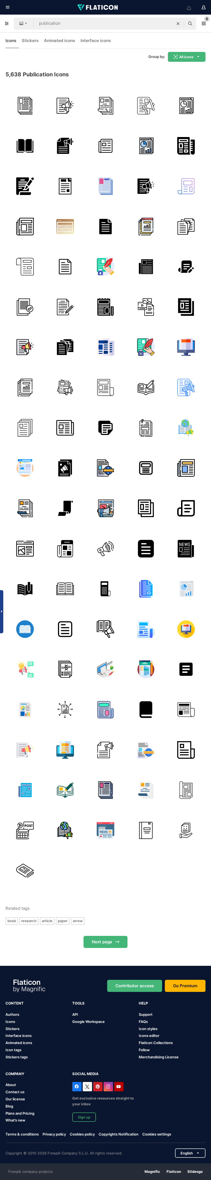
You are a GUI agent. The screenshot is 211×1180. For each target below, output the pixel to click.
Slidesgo (195, 1171)
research (29, 921)
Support (145, 1014)
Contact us (14, 1092)
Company (14, 1074)
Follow (144, 1050)
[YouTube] (118, 1086)
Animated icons (59, 40)
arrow (78, 921)
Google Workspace (88, 1021)
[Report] (25, 307)
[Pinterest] (97, 1086)
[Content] (146, 307)
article (47, 921)
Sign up (84, 1117)
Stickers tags (16, 1057)
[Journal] (146, 387)
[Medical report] (65, 669)
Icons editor (149, 1035)
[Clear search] (178, 24)
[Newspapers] (105, 589)
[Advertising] (65, 106)
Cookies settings (156, 1134)
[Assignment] (105, 226)
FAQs (143, 1021)
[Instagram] (108, 1086)
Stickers (30, 40)
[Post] (25, 830)
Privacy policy (54, 1134)
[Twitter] (87, 1086)
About (10, 1085)
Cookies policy (82, 1134)
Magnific (152, 1171)
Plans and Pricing (19, 1113)
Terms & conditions (22, 1134)
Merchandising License (159, 1057)
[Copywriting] (186, 266)
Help (143, 1003)
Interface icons (95, 40)
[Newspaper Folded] (65, 428)
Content (14, 1003)
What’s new (15, 1120)
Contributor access (134, 985)
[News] (105, 146)
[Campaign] (25, 669)
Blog (9, 1106)
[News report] (25, 428)
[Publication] (146, 106)
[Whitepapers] (186, 830)
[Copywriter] (25, 186)
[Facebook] (77, 1086)
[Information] (186, 106)
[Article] (105, 266)
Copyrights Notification (118, 1134)
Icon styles (148, 1028)
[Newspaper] (186, 146)
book (11, 921)
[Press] (105, 307)
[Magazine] (186, 790)
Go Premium (185, 985)
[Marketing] (105, 548)
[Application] (25, 106)
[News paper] (186, 186)
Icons (10, 40)
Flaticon (173, 1171)
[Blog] (25, 548)
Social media (85, 1074)
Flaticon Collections (156, 1042)
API (75, 1014)
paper (63, 921)
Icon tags (13, 1050)
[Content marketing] (65, 146)
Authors (12, 1014)
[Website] (146, 226)
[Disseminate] (65, 709)
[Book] (25, 146)
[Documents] (105, 106)
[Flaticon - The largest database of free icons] (98, 7)
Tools (78, 1003)
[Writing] (105, 669)
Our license (15, 1099)
